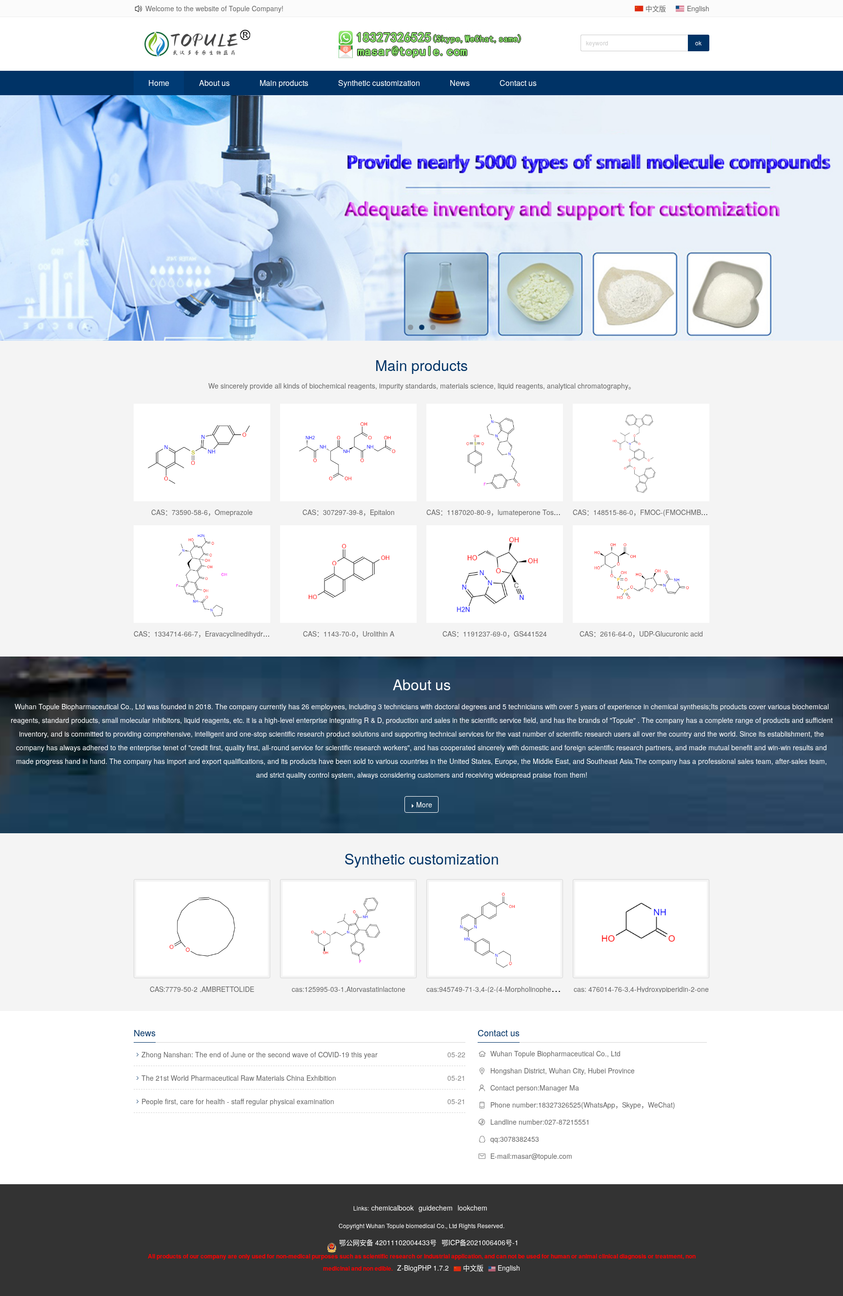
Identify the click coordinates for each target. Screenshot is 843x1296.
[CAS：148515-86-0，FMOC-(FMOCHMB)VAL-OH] (641, 452)
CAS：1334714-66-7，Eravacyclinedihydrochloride (212, 633)
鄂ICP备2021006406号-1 (480, 1242)
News (460, 82)
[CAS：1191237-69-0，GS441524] (494, 574)
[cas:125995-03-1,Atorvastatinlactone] (348, 928)
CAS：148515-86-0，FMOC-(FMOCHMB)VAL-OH (650, 512)
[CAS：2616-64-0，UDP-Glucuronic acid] (641, 574)
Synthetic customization (379, 82)
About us (214, 82)
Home (158, 82)
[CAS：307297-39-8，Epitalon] (348, 452)
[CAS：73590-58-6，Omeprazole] (202, 452)
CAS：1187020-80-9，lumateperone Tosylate (497, 512)
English (698, 8)
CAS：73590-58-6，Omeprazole (202, 512)
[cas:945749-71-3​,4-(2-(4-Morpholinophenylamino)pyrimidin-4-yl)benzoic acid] (494, 928)
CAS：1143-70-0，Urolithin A (348, 633)
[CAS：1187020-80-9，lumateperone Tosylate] (494, 452)
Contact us (518, 82)
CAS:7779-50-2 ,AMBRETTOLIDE (202, 989)
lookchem (472, 1208)
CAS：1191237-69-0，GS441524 (494, 633)
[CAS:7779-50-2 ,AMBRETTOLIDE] (202, 928)
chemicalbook (392, 1208)
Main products (284, 82)
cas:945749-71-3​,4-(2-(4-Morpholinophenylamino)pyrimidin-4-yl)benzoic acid (545, 989)
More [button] (424, 804)
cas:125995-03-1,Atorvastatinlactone (348, 989)
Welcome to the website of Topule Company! (214, 8)
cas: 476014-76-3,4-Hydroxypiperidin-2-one (641, 989)
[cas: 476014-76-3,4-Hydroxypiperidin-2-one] (641, 928)
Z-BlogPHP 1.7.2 (423, 1268)
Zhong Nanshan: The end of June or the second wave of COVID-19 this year (259, 1054)
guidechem (436, 1208)
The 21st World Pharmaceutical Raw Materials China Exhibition (238, 1078)
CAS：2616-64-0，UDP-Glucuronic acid (641, 633)
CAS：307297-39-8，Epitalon (348, 512)
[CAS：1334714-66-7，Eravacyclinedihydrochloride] (202, 574)
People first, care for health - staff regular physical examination (237, 1101)
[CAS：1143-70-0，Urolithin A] (348, 574)
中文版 (655, 8)
